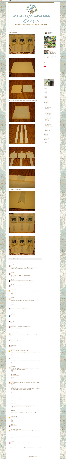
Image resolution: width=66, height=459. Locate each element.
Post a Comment (12, 445)
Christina (12, 314)
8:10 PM (12, 421)
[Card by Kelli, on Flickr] (22, 77)
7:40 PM (12, 407)
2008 (45, 98)
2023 (45, 88)
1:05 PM (12, 438)
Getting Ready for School (48, 110)
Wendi (12, 272)
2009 (45, 97)
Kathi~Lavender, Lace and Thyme (15, 429)
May (46, 134)
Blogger (36, 456)
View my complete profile (47, 58)
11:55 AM (12, 304)
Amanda (12, 349)
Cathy (12, 297)
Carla (11, 279)
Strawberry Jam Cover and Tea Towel (49, 126)
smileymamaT (13, 381)
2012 (45, 93)
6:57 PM (12, 392)
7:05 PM (12, 400)
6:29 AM (12, 431)
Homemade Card (47, 108)
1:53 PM (12, 322)
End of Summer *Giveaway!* (48, 114)
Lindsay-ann (12, 366)
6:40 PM (12, 384)
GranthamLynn (13, 289)
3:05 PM (12, 346)
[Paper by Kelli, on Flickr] (22, 99)
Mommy (12, 319)
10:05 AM (12, 269)
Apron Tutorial (47, 109)
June (46, 133)
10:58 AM (12, 281)
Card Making (12, 259)
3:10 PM (12, 363)
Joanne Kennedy (13, 416)
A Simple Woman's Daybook (48, 129)
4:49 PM (12, 378)
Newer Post (10, 447)
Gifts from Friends (47, 120)
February (46, 138)
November (46, 101)
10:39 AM (12, 276)
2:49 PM (12, 341)
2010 (45, 96)
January (46, 139)
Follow (44, 62)
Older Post (40, 447)
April (46, 135)
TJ (11, 325)
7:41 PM (12, 413)
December (46, 99)
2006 (45, 142)
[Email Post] (17, 258)
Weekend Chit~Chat (47, 112)
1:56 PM (12, 330)
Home (25, 447)
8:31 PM (12, 426)
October (46, 102)
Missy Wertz (12, 338)
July (45, 131)
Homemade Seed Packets (48, 121)
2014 (45, 92)
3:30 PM (12, 371)
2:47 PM (12, 336)
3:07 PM (12, 354)
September (46, 103)
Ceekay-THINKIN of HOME (15, 332)
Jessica (12, 264)
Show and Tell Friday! (48, 107)
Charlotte (12, 424)
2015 (45, 91)
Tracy (11, 284)
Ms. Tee (12, 441)
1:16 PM (12, 317)
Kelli (50, 50)
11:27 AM (12, 294)
